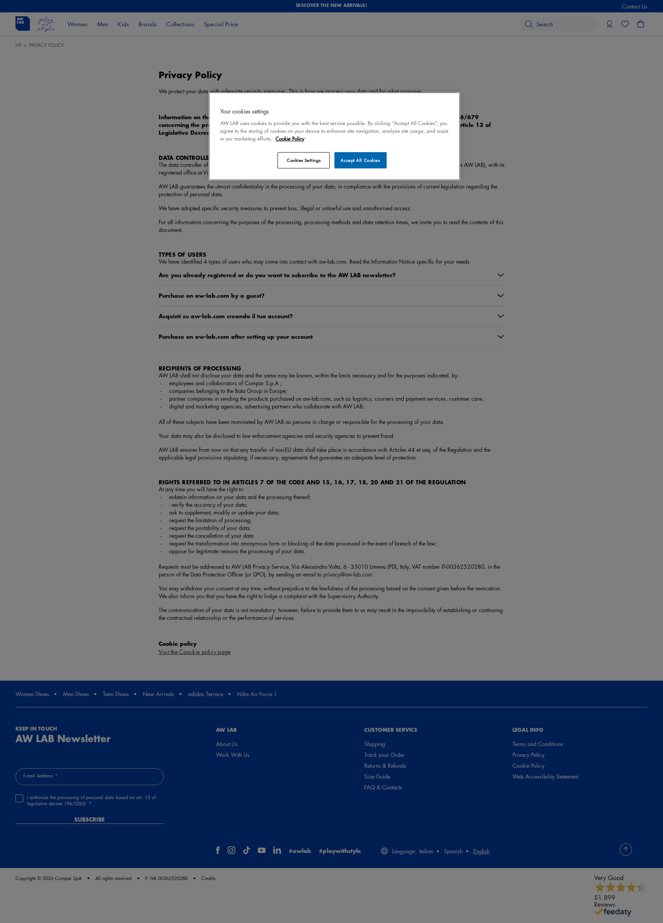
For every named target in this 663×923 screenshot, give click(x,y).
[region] (334, 136)
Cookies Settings (303, 160)
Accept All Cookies (360, 160)
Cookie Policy (290, 138)
